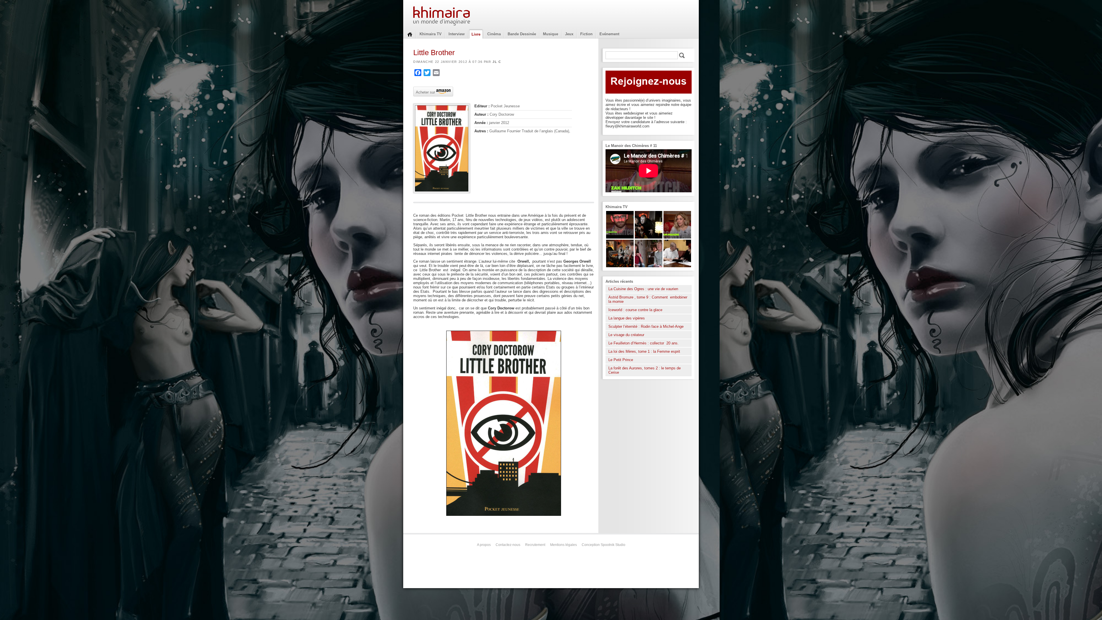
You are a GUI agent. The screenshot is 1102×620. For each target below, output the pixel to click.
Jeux (569, 34)
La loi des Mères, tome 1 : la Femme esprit (644, 351)
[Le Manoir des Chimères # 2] (648, 266)
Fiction (586, 34)
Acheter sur (425, 91)
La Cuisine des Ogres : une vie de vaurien (643, 289)
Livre (476, 34)
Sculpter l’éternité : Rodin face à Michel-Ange (646, 326)
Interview (457, 34)
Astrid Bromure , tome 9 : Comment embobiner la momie (647, 299)
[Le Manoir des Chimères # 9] (677, 237)
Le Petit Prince (620, 360)
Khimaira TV (431, 34)
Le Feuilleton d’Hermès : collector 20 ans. (644, 343)
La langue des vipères (626, 318)
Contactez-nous (508, 545)
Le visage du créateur (626, 335)
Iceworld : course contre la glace (635, 310)
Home (410, 34)
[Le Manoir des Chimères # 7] (620, 266)
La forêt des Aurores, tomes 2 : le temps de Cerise (644, 370)
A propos (484, 545)
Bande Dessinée (522, 34)
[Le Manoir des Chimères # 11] (620, 237)
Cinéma (494, 34)
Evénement (609, 34)
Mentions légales (563, 545)
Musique (550, 34)
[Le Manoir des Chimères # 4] (677, 266)
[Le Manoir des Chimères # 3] (648, 237)
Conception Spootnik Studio (603, 545)
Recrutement (535, 545)
